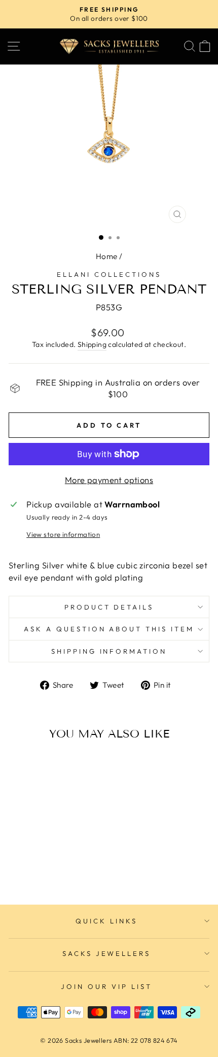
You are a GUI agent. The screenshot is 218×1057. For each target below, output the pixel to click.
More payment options (109, 479)
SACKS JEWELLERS (106, 953)
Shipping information (109, 651)
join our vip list (106, 986)
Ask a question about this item (109, 629)
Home (107, 256)
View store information (63, 534)
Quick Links (106, 921)
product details (109, 607)
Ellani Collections (109, 274)
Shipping (92, 344)
